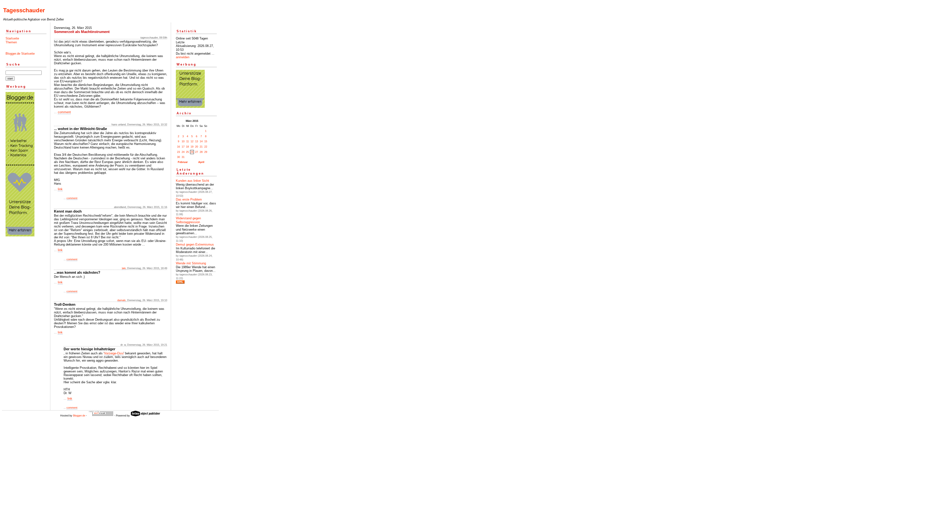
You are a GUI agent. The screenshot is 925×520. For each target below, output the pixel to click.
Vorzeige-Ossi (114, 353)
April (201, 162)
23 (178, 151)
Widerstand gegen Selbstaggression (188, 220)
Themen (11, 42)
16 (178, 146)
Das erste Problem (189, 199)
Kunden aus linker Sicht (192, 180)
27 (196, 151)
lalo (124, 268)
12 (192, 141)
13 (196, 141)
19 (192, 146)
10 (183, 141)
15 (205, 141)
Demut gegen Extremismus (195, 244)
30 (178, 157)
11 (187, 141)
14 (201, 141)
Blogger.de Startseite (20, 53)
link (60, 189)
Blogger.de (79, 415)
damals (121, 300)
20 (196, 146)
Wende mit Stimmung (191, 263)
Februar (183, 162)
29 (205, 151)
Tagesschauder (24, 10)
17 (183, 146)
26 (192, 151)
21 (201, 146)
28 (201, 151)
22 (205, 146)
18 (187, 146)
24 (183, 151)
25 (187, 151)
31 (183, 157)
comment (64, 112)
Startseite (12, 38)
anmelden (182, 57)
